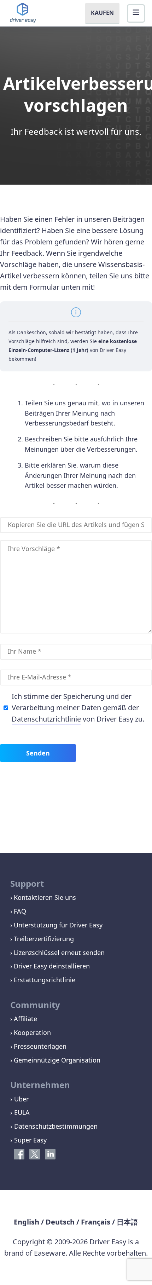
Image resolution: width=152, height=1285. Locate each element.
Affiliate (25, 1018)
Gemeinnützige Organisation (57, 1060)
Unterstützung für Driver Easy (58, 925)
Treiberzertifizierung (44, 938)
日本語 (127, 1222)
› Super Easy (28, 1140)
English (26, 1222)
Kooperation (32, 1032)
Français (95, 1222)
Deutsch (60, 1222)
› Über (19, 1099)
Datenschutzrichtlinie (46, 719)
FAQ (20, 911)
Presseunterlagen (40, 1046)
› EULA (20, 1112)
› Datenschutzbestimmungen (54, 1126)
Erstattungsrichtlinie (44, 980)
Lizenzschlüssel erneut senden (59, 952)
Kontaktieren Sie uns (45, 897)
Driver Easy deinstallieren (52, 966)
